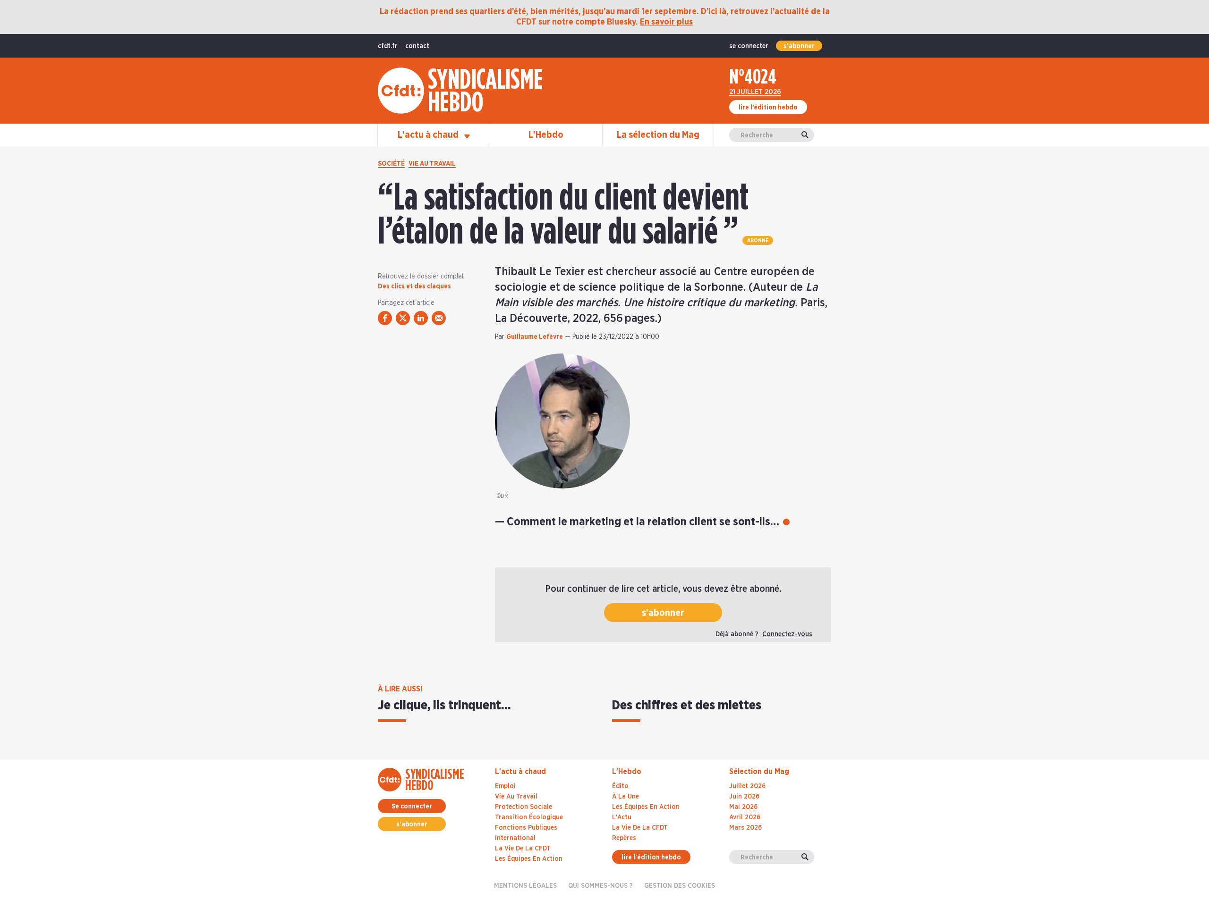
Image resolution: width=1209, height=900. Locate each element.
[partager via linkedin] (421, 318)
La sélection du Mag (658, 135)
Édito (620, 786)
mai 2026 (743, 807)
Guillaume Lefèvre (534, 337)
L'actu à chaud (429, 135)
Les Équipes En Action (646, 807)
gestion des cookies (679, 886)
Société (391, 163)
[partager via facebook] (385, 318)
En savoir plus (666, 22)
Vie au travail (432, 163)
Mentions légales (525, 886)
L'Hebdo (545, 135)
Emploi (505, 786)
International (515, 838)
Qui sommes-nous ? (600, 886)
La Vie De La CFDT (640, 827)
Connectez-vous (787, 634)
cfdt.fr (388, 46)
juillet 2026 (747, 786)
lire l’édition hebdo (768, 107)
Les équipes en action (528, 859)
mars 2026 (745, 827)
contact (417, 46)
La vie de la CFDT (523, 848)
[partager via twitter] (403, 318)
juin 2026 (744, 796)
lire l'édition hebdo (651, 857)
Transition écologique (529, 817)
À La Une (625, 796)
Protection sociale (523, 807)
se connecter (748, 46)
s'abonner (799, 46)
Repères (624, 838)
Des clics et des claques (414, 286)
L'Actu (621, 817)
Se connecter (412, 806)
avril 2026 (744, 817)
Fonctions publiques (526, 827)
